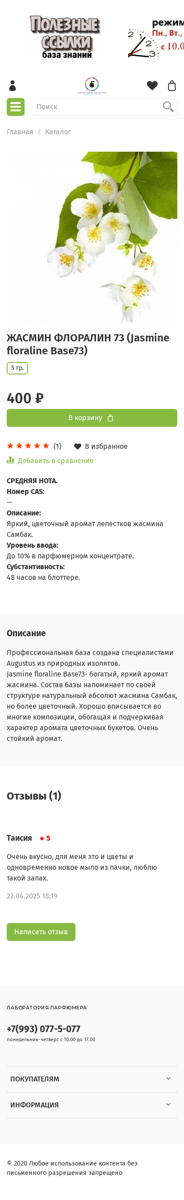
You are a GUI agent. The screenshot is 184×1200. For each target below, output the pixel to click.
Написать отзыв (41, 932)
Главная (20, 132)
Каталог (58, 132)
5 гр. (17, 368)
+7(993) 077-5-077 (43, 1029)
